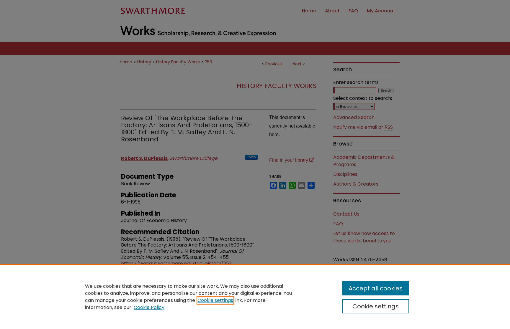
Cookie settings (215, 300)
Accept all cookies (376, 288)
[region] (255, 296)
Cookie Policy (149, 307)
